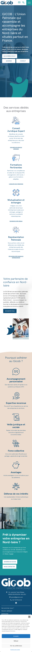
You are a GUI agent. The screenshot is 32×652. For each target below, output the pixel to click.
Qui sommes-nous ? (7, 608)
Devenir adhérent (6, 611)
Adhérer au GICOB (10, 561)
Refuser (16, 641)
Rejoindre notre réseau (16, 221)
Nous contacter (9, 566)
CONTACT (23, 61)
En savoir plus (10, 311)
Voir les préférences (16, 646)
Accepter (16, 636)
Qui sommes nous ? (9, 56)
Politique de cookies (15, 649)
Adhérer (9, 61)
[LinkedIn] (16, 603)
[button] (29, 617)
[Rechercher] (23, 3)
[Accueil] (7, 2)
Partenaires (4, 614)
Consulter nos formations (16, 184)
